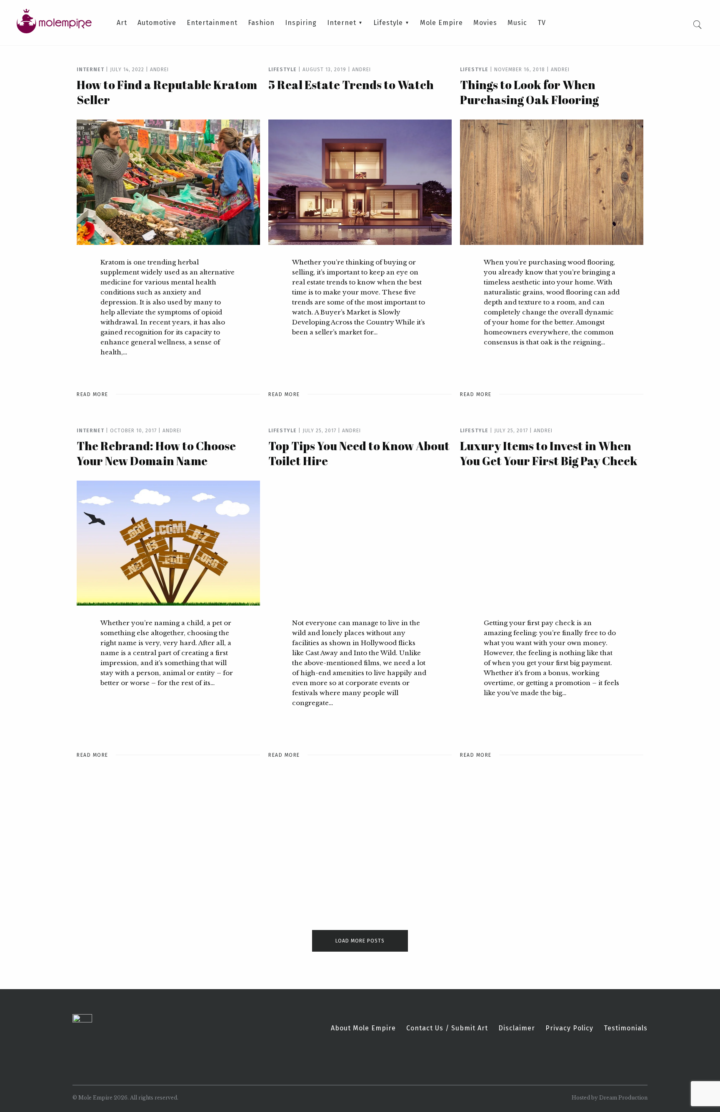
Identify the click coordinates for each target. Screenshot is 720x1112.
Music (517, 23)
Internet (341, 23)
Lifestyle (388, 23)
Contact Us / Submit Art (447, 1028)
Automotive (157, 23)
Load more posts (360, 941)
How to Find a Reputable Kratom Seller (167, 92)
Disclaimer (516, 1028)
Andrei (159, 69)
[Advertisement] (168, 846)
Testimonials (626, 1028)
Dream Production (623, 1098)
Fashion (261, 23)
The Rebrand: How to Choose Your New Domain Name (156, 453)
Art (122, 23)
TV (542, 23)
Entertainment (212, 23)
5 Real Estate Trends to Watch (351, 84)
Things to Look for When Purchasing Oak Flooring (529, 92)
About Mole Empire (363, 1028)
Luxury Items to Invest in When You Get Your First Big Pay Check (549, 453)
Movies (485, 23)
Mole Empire (441, 23)
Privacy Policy (569, 1028)
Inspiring (301, 23)
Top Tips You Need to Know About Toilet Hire (359, 453)
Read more (92, 394)
